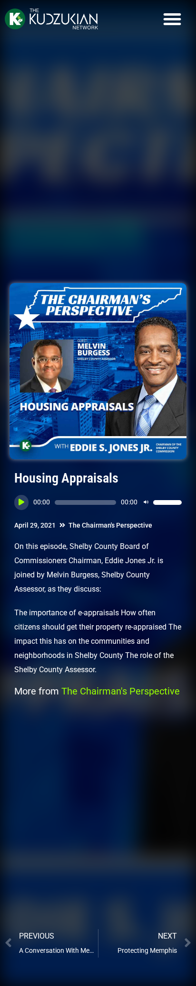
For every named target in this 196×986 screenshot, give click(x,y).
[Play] (21, 502)
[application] (98, 502)
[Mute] (146, 502)
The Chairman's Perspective (110, 525)
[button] (172, 19)
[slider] (167, 502)
